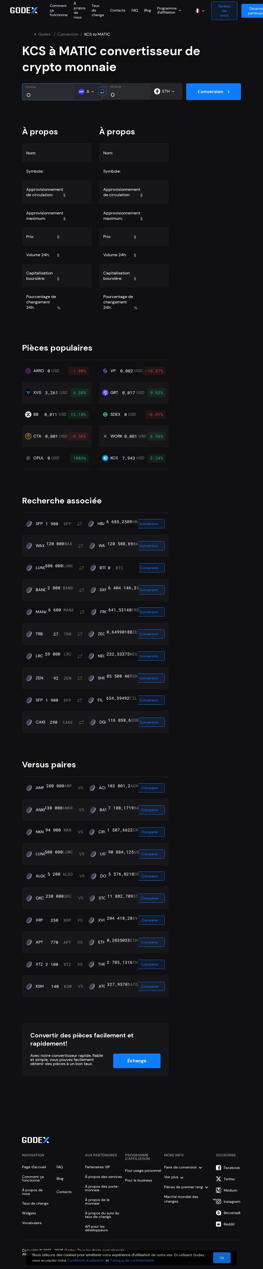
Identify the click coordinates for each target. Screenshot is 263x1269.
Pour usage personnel (143, 1170)
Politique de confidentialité (132, 1260)
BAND (41, 590)
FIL (100, 700)
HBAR (103, 524)
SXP (103, 590)
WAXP (104, 546)
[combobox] (169, 10)
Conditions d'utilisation (86, 1260)
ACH (103, 788)
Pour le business (138, 1180)
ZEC (102, 634)
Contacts (117, 10)
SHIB (102, 678)
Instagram (232, 1201)
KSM (40, 986)
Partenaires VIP (97, 1167)
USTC (105, 854)
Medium (230, 1190)
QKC (40, 898)
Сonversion (68, 34)
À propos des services (103, 1176)
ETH (102, 942)
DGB (103, 722)
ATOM (104, 986)
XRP (39, 920)
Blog (147, 10)
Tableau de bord (224, 11)
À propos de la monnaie (97, 1201)
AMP (40, 788)
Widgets (29, 1213)
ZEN (39, 678)
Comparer (149, 788)
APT (39, 942)
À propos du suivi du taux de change (102, 1214)
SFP (39, 524)
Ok (222, 1257)
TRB (39, 634)
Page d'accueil (34, 1167)
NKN (40, 832)
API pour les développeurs (96, 1228)
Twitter (229, 1179)
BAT (103, 810)
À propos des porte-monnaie (102, 1188)
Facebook (232, 1167)
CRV (102, 832)
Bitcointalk (232, 1213)
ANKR (41, 810)
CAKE (41, 722)
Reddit (229, 1224)
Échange (136, 1061)
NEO (102, 656)
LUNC (41, 568)
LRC (39, 656)
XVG (102, 920)
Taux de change (35, 1203)
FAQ (135, 10)
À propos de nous (32, 1191)
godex (44, 34)
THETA (104, 964)
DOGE (106, 876)
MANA (42, 612)
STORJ (105, 898)
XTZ (39, 964)
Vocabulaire (32, 1223)
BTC (103, 568)
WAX (40, 546)
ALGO (41, 876)
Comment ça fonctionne (33, 1178)
